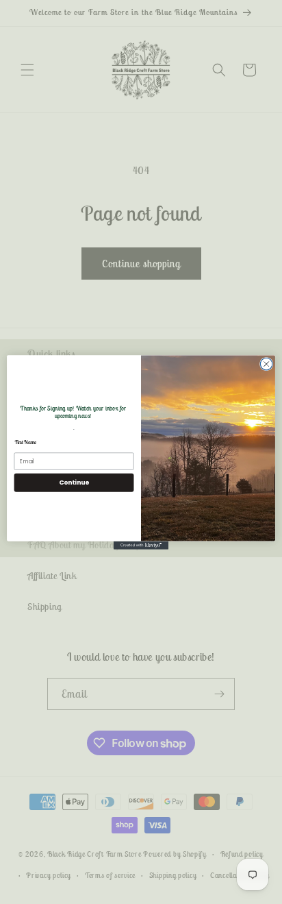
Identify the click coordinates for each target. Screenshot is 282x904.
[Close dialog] (266, 364)
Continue (74, 482)
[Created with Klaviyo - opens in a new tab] (141, 545)
